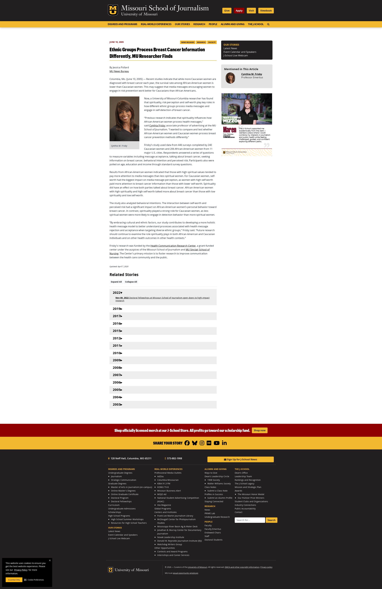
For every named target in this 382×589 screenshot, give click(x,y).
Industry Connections (245, 505)
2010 (117, 353)
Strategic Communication (123, 480)
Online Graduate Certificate (124, 494)
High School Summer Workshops (127, 519)
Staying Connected (214, 501)
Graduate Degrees (117, 483)
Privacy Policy (20, 569)
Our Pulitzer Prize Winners (251, 497)
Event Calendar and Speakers (240, 52)
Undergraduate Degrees (120, 472)
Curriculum (114, 505)
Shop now (260, 430)
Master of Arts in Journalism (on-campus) (131, 487)
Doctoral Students (213, 539)
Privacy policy (266, 567)
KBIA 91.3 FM (163, 483)
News (207, 509)
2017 (117, 316)
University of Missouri (139, 14)
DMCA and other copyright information (242, 567)
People (213, 24)
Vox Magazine (164, 505)
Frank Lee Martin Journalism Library (175, 515)
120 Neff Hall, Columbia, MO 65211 (130, 458)
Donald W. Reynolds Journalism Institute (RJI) (179, 540)
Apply (239, 10)
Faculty (211, 42)
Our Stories (182, 24)
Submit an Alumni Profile (219, 497)
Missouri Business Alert (169, 490)
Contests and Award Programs (172, 551)
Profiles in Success (214, 494)
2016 (117, 323)
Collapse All (131, 281)
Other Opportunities (164, 548)
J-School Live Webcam (236, 55)
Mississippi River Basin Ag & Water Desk (177, 526)
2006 (117, 382)
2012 (117, 338)
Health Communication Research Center (173, 245)
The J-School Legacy (244, 483)
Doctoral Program (119, 497)
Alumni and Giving (232, 24)
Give (226, 10)
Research (199, 24)
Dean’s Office (241, 472)
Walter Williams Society (219, 483)
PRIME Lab (210, 513)
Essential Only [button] (14, 580)
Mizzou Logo (113, 10)
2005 (117, 390)
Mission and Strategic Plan (248, 487)
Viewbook (266, 10)
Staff (207, 536)
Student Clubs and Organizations (251, 501)
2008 (117, 367)
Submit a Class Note (217, 490)
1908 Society (213, 480)
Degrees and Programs (122, 24)
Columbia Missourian (168, 480)
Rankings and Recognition (248, 480)
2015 (117, 331)
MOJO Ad (161, 494)
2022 (117, 292)
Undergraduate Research (217, 516)
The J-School (256, 24)
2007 (117, 375)
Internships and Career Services (173, 555)
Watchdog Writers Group (169, 544)
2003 (117, 404)
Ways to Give (211, 472)
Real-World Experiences (156, 24)
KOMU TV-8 (163, 487)
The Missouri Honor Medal (251, 494)
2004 (117, 397)
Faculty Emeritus (213, 529)
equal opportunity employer (185, 573)
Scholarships (114, 512)
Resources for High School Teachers (129, 522)
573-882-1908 (174, 458)
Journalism (116, 476)
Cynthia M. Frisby (251, 74)
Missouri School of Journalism (165, 9)
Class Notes (210, 487)
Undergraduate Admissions (122, 508)
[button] (34, 579)
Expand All (116, 281)
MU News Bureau (119, 71)
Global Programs (162, 508)
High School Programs (119, 515)
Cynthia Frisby (157, 125)
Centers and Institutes (165, 512)
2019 (117, 309)
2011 (117, 345)
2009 (117, 360)
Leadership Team (243, 476)
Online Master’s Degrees (123, 490)
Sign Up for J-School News (241, 459)
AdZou (160, 476)
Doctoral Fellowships (121, 501)
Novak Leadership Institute (170, 537)
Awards (238, 490)
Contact (238, 512)
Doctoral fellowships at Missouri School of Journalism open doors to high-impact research (162, 299)
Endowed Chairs (213, 532)
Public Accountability (245, 508)
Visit (251, 10)
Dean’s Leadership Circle (217, 476)
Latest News (230, 48)
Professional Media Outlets (167, 472)
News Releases (187, 42)
